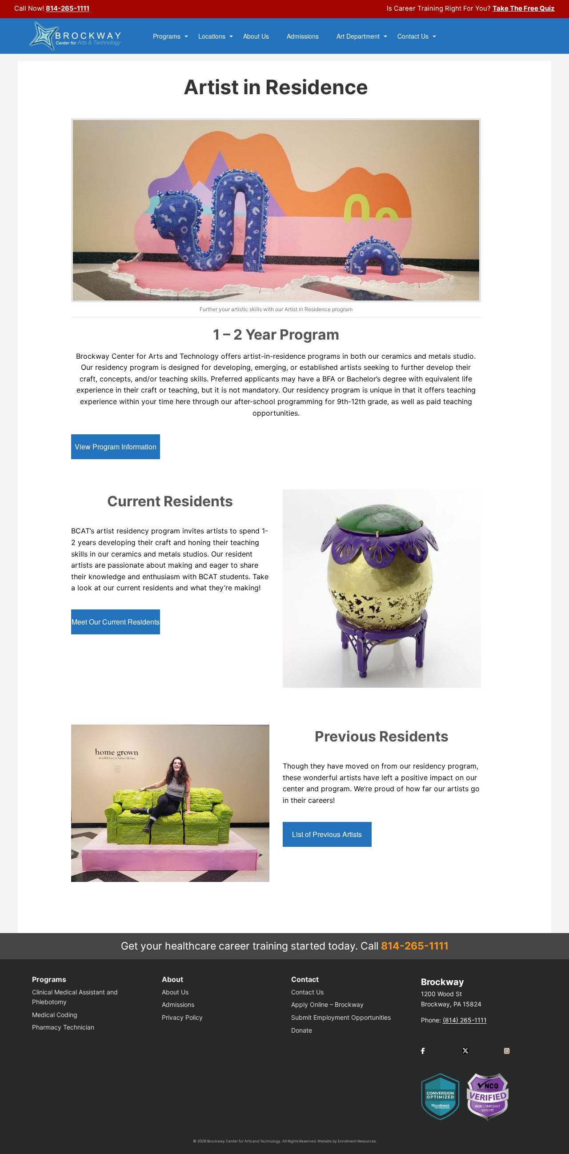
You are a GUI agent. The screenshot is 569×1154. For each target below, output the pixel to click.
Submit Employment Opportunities (341, 1017)
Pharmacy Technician (63, 1027)
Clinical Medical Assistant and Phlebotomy (75, 997)
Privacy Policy (182, 1017)
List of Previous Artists (327, 834)
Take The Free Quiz (524, 8)
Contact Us (413, 36)
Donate (301, 1030)
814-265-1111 (67, 8)
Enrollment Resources (357, 1141)
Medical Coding (54, 1014)
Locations (211, 36)
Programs (166, 36)
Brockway (442, 982)
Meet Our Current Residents (116, 622)
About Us (256, 36)
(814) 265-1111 (465, 1020)
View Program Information (115, 446)
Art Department (358, 36)
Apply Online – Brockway (327, 1004)
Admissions (303, 36)
